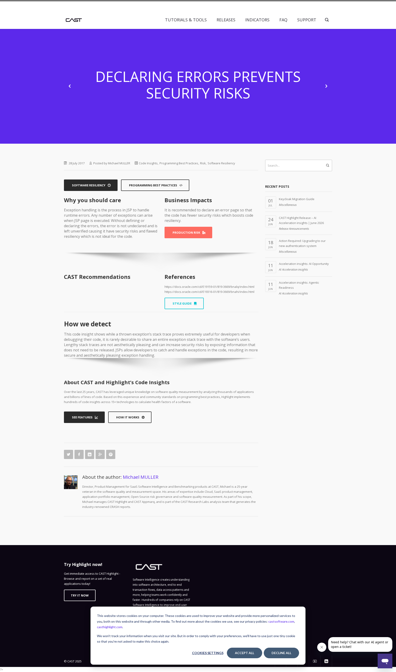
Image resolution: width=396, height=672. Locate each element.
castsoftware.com (281, 621)
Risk (203, 163)
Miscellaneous (288, 205)
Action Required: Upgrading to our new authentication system (302, 243)
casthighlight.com (109, 627)
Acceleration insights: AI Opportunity (304, 264)
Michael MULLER (119, 163)
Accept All (244, 653)
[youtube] (315, 661)
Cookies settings (207, 653)
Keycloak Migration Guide (296, 199)
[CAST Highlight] (73, 20)
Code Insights (148, 163)
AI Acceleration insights (293, 269)
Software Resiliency (221, 163)
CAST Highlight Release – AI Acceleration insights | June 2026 (301, 220)
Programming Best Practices (179, 163)
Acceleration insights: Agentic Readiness (299, 285)
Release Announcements (294, 229)
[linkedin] (326, 661)
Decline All (281, 653)
